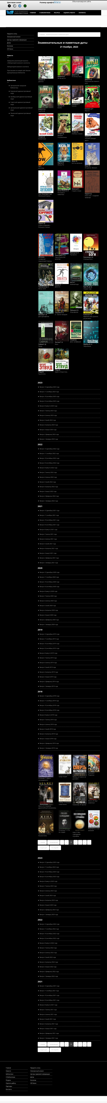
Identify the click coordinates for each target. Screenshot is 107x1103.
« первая (42, 842)
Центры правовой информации (17, 40)
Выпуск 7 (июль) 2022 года (48, 472)
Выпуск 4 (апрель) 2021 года (49, 548)
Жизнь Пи (61, 165)
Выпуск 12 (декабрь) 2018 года (49, 696)
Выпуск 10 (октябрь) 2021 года (49, 520)
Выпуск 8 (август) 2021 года (48, 529)
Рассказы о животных (61, 193)
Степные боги (87, 259)
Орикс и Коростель (61, 372)
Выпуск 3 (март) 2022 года (48, 491)
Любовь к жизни (77, 134)
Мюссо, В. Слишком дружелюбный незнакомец (47, 807)
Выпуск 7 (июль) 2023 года (48, 411)
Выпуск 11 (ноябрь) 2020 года (49, 577)
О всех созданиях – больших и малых (44, 226)
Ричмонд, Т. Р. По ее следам (64, 831)
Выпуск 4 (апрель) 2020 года (49, 610)
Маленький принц (44, 196)
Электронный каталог (13, 37)
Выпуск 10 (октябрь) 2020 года (49, 582)
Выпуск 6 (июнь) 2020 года (48, 601)
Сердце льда (87, 289)
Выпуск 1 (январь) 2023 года (49, 439)
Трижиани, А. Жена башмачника (44, 835)
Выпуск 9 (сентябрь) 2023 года (49, 401)
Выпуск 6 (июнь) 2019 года (48, 663)
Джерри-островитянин (62, 136)
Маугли (87, 111)
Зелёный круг (74, 284)
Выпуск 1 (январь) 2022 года (49, 501)
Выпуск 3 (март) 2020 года (48, 615)
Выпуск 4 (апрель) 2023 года (49, 425)
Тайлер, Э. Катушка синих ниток (65, 803)
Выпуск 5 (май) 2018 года (48, 729)
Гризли (74, 106)
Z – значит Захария (61, 314)
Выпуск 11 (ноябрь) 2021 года (49, 515)
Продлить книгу (12, 34)
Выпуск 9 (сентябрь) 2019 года (49, 648)
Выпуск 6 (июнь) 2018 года (48, 724)
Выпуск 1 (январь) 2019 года (49, 686)
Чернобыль (87, 346)
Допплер (41, 168)
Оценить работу (69, 12)
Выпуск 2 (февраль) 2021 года (49, 558)
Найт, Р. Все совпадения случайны (76, 834)
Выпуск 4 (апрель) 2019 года (49, 672)
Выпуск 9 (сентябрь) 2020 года (49, 586)
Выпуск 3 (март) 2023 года (48, 430)
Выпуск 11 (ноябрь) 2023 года (49, 392)
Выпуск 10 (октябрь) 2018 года (49, 705)
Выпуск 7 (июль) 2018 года (48, 720)
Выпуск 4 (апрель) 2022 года (49, 487)
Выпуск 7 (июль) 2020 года (48, 596)
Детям (9, 43)
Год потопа (41, 374)
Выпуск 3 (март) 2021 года (48, 553)
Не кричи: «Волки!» (91, 168)
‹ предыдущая (53, 842)
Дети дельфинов (43, 316)
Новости (8, 1071)
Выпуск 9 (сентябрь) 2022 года (49, 463)
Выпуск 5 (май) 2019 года (48, 667)
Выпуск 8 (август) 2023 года (48, 406)
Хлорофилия (74, 312)
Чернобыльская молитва (60, 258)
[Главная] (17, 12)
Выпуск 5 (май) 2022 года (48, 482)
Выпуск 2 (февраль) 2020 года (49, 620)
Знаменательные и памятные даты (57, 34)
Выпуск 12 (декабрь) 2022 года (49, 449)
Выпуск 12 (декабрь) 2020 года (49, 572)
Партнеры (9, 1086)
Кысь (56, 344)
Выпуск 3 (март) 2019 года (48, 677)
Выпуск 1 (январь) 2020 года (49, 624)
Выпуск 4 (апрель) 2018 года (49, 734)
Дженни (41, 81)
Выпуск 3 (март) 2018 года (48, 739)
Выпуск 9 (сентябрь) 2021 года (49, 525)
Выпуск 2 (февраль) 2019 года (49, 681)
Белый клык (42, 139)
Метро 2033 (42, 289)
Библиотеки (9, 1074)
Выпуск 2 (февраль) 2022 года (49, 496)
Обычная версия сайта (81, 1)
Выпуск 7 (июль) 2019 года (48, 658)
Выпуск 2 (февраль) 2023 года (49, 434)
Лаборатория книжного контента (18, 67)
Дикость (57, 287)
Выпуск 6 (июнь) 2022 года (48, 477)
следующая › (43, 848)
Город (40, 346)
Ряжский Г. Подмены (91, 774)
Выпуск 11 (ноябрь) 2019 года (49, 639)
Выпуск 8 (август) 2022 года (48, 468)
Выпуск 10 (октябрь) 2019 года (49, 643)
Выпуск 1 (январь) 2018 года (49, 748)
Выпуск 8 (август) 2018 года (48, 715)
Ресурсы (57, 12)
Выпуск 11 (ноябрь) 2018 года (49, 701)
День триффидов (75, 342)
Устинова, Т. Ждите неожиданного (44, 779)
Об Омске (10, 49)
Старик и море (76, 191)
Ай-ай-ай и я (62, 78)
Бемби (60, 108)
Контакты (82, 12)
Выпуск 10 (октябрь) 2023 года (49, 396)
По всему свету (77, 76)
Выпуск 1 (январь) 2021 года (49, 563)
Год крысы (73, 255)
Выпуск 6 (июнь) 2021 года (48, 539)
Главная (33, 12)
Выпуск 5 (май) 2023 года (48, 420)
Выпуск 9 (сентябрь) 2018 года (49, 710)
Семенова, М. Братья (79, 805)
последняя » (55, 848)
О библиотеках (44, 12)
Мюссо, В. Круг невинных (93, 802)
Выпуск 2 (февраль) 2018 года (49, 743)
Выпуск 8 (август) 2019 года (48, 653)
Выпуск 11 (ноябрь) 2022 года (49, 453)
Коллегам (10, 46)
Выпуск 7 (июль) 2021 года (48, 534)
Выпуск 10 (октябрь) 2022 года (49, 458)
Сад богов (41, 111)
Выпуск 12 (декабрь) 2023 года (49, 387)
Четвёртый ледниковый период (45, 260)
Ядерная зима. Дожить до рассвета (90, 317)
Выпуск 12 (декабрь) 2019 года (49, 634)
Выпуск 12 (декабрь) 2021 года (49, 510)
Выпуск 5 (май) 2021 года (48, 544)
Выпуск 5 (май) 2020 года (48, 605)
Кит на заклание (77, 163)
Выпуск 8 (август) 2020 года (48, 591)
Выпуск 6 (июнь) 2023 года (48, 415)
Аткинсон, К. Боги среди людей (64, 776)
